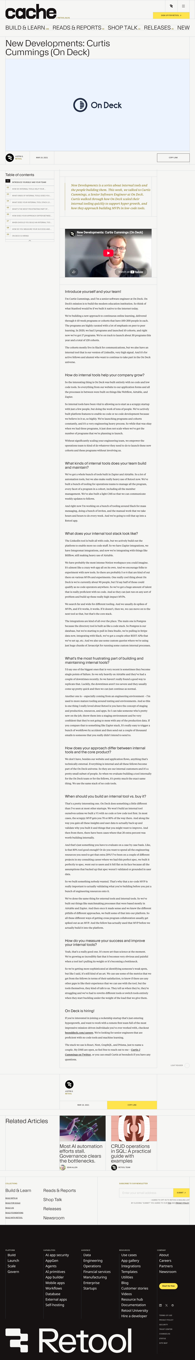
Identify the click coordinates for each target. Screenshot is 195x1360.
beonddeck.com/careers (79, 1032)
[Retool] (70, 1341)
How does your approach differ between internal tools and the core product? (105, 750)
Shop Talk (52, 1199)
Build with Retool (14, 1218)
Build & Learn (18, 1190)
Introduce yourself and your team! (93, 292)
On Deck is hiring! (79, 1011)
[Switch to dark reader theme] (187, 1065)
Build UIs (9, 1208)
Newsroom (54, 1218)
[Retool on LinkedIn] (160, 1305)
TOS (169, 1203)
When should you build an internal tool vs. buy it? (105, 796)
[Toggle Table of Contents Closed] (29, 240)
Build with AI (11, 1198)
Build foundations (14, 1213)
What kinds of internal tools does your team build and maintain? (105, 465)
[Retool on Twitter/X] (166, 1305)
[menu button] (183, 6)
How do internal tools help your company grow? (104, 375)
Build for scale (12, 1203)
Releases (52, 1209)
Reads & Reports (59, 1190)
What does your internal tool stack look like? (101, 534)
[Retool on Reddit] (172, 1305)
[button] (37, 11)
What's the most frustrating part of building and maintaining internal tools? (104, 660)
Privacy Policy (182, 1203)
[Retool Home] (171, 6)
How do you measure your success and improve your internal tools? (105, 943)
